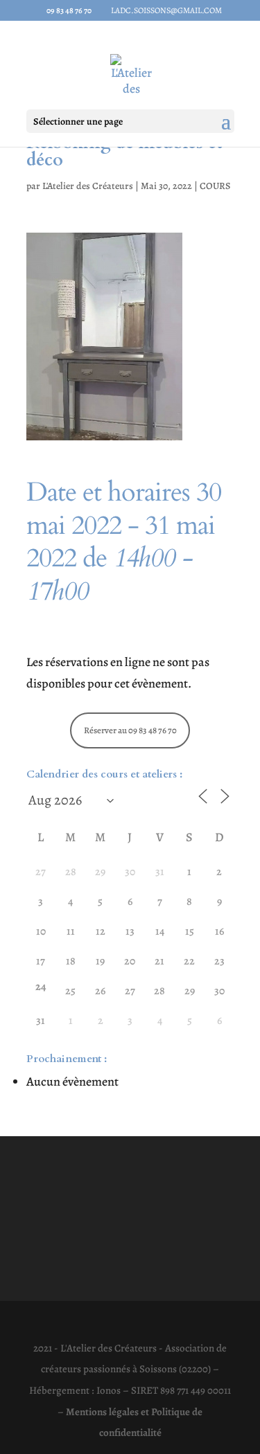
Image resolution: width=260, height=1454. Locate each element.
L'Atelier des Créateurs (87, 185)
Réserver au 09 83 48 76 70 (130, 730)
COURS (215, 185)
